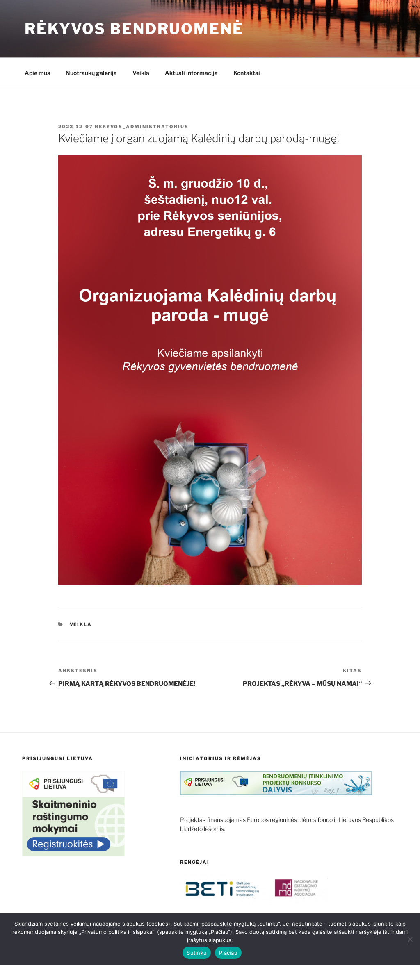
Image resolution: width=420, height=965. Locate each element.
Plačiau (228, 952)
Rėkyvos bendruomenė (134, 29)
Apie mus (37, 72)
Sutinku (197, 952)
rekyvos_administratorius (142, 127)
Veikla (140, 72)
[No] (410, 939)
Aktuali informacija (191, 72)
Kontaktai (246, 72)
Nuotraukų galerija (91, 72)
